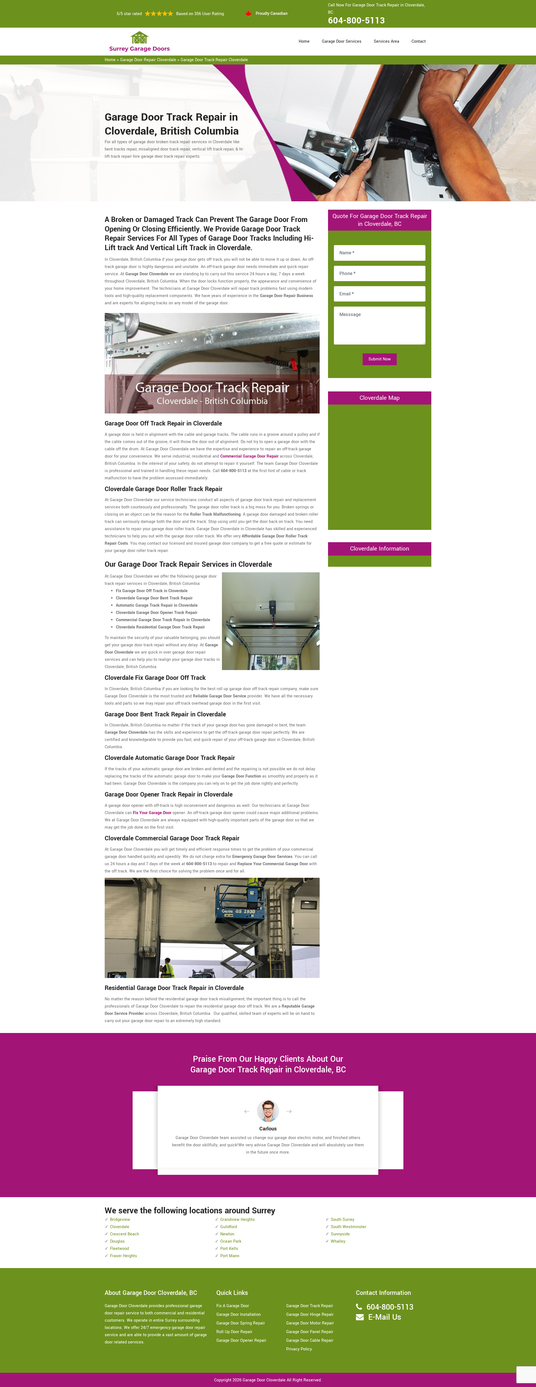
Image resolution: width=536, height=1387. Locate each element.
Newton (227, 1234)
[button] (251, 1111)
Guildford (228, 1227)
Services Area (386, 41)
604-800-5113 (356, 21)
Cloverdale (119, 1227)
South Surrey (342, 1220)
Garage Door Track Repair (309, 1306)
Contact (418, 41)
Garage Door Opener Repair (241, 1340)
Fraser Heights (123, 1256)
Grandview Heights (237, 1220)
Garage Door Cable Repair (309, 1340)
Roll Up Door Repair (234, 1332)
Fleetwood (119, 1249)
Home (304, 41)
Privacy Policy (299, 1349)
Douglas (117, 1241)
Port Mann (229, 1256)
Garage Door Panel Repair (309, 1332)
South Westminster (348, 1227)
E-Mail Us (384, 1317)
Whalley (338, 1241)
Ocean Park (230, 1241)
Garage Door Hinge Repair (310, 1314)
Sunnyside (340, 1234)
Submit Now (379, 359)
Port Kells (229, 1249)
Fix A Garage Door (232, 1306)
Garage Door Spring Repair (240, 1323)
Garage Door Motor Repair (310, 1323)
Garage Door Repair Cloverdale (148, 60)
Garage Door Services (342, 41)
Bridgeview (120, 1220)
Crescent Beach (124, 1234)
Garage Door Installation (238, 1314)
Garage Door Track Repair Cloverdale (214, 60)
